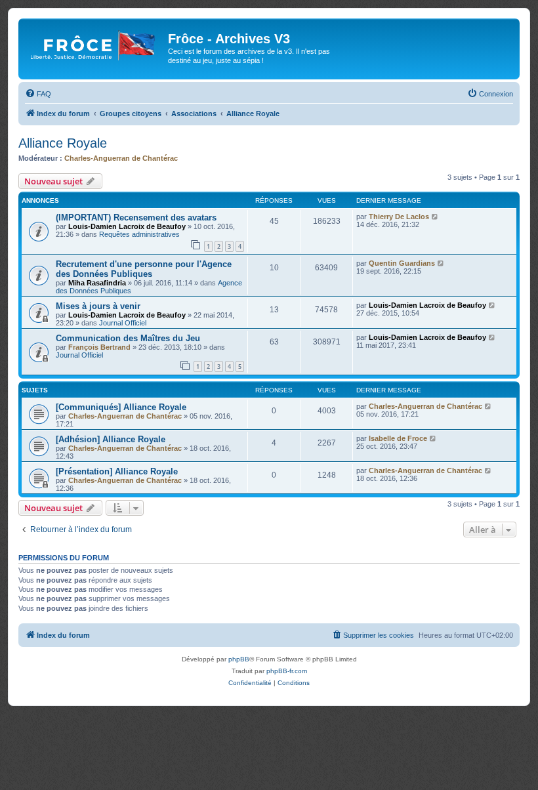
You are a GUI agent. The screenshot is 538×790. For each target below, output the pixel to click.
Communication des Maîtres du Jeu (128, 338)
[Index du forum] (95, 43)
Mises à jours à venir (98, 306)
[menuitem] (38, 94)
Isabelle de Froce (398, 438)
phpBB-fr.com (286, 671)
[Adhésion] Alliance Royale (110, 439)
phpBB (238, 659)
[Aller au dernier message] (435, 216)
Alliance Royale (62, 143)
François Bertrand (99, 347)
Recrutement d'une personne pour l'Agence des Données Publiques (144, 269)
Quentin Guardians (402, 263)
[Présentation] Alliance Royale (117, 471)
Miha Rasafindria (97, 283)
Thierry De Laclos (399, 216)
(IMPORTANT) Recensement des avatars (136, 217)
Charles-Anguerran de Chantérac (121, 158)
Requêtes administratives (139, 234)
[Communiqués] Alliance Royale (121, 407)
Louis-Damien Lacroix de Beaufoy (127, 226)
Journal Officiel (122, 323)
